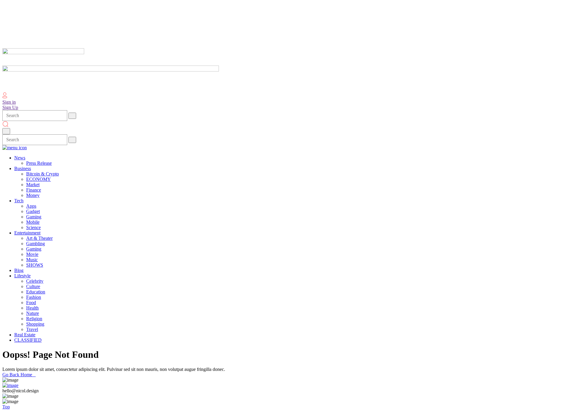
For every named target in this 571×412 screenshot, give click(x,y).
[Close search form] (6, 131)
